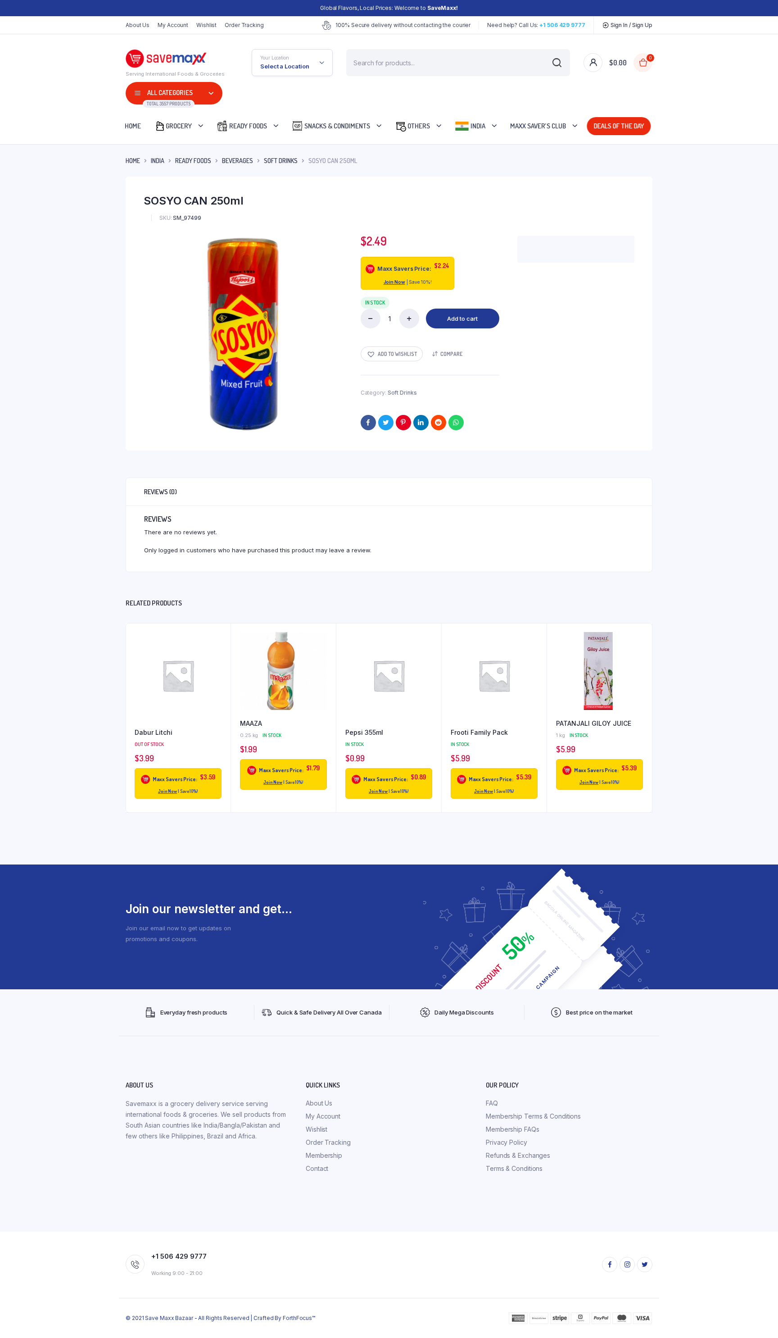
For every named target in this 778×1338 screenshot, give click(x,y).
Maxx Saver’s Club (538, 126)
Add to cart (462, 318)
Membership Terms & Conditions (533, 1116)
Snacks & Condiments (336, 126)
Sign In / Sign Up (630, 25)
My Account (173, 25)
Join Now (394, 282)
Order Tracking (244, 25)
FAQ (492, 1103)
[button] (392, 353)
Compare (451, 353)
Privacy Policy (506, 1142)
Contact (317, 1168)
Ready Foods (247, 126)
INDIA (157, 160)
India (477, 126)
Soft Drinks (281, 160)
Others (418, 126)
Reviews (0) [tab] (160, 492)
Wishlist (206, 25)
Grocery (179, 126)
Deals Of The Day (620, 126)
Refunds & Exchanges (518, 1155)
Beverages (237, 160)
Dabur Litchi (153, 732)
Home (133, 126)
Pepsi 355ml (364, 732)
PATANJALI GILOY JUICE (593, 723)
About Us (137, 25)
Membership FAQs (512, 1129)
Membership (324, 1155)
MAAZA (251, 723)
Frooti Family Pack (479, 732)
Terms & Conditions (514, 1168)
